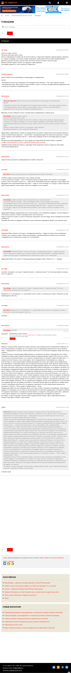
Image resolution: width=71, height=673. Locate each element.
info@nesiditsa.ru (18, 668)
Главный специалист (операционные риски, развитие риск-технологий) (26, 618)
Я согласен (12, 338)
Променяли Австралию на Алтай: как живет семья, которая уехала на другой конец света (32, 592)
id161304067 (7, 251)
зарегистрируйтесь (58, 558)
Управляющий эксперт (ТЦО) (13, 625)
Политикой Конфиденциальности (29, 335)
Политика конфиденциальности (12, 670)
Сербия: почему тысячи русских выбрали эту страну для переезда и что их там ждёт (30, 586)
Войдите (47, 558)
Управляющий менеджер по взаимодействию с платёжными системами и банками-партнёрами (34, 612)
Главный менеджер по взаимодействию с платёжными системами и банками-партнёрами (32, 615)
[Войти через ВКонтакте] (5, 563)
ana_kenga (7, 116)
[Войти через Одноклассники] (9, 563)
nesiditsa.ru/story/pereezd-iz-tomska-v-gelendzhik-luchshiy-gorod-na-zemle (23, 142)
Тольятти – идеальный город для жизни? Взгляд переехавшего (24, 589)
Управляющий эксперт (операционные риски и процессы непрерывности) (27, 621)
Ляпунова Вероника (10, 101)
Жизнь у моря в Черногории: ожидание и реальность (21, 595)
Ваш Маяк (7, 174)
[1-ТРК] (35, 512)
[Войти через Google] (13, 564)
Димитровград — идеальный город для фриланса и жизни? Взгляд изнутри (27, 583)
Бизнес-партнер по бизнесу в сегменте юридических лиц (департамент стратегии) (30, 628)
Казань (7, 598)
